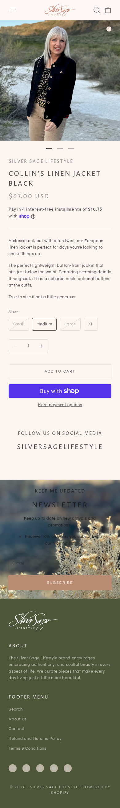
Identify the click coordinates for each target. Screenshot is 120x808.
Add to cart (60, 371)
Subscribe (60, 583)
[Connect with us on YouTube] (53, 768)
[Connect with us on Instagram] (12, 768)
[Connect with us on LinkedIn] (67, 768)
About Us (18, 719)
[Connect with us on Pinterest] (40, 768)
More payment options (60, 405)
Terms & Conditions (27, 748)
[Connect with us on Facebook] (26, 768)
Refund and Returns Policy (35, 738)
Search (16, 709)
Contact (16, 729)
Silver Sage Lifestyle (41, 162)
